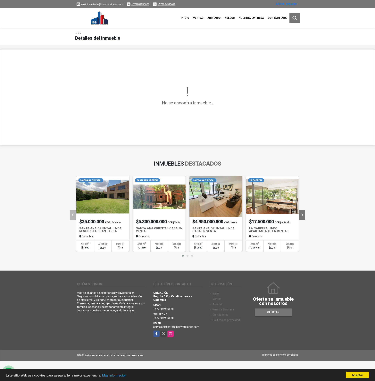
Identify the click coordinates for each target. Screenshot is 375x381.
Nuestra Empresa (251, 17)
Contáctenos (278, 17)
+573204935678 (140, 4)
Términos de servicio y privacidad (280, 354)
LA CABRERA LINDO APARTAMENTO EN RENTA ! (268, 230)
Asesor (230, 17)
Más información (114, 375)
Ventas (198, 17)
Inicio (185, 17)
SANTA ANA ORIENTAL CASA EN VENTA (159, 230)
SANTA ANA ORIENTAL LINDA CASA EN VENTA (213, 230)
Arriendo (214, 17)
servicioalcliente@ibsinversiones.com (176, 326)
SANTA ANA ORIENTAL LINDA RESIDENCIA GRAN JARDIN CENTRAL (100, 231)
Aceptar (357, 374)
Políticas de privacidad (226, 320)
